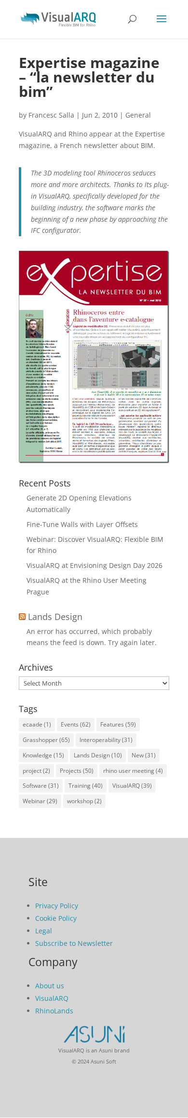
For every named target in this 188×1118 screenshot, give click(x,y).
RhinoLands (54, 1010)
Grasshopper (46, 740)
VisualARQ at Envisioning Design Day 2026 (94, 565)
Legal (43, 930)
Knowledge (43, 755)
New (144, 755)
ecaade (37, 724)
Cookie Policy (56, 918)
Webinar (40, 801)
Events (76, 724)
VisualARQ (132, 785)
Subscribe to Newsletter (74, 943)
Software (41, 785)
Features (118, 724)
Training (85, 785)
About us (49, 985)
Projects (77, 771)
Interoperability (106, 740)
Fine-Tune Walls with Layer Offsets (82, 524)
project (36, 771)
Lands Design (55, 616)
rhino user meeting (133, 771)
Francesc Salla (51, 115)
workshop (84, 801)
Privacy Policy (56, 905)
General (138, 115)
